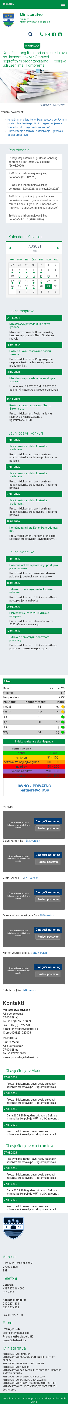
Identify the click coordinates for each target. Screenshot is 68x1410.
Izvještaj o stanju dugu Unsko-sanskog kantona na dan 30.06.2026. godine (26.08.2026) (33, 162)
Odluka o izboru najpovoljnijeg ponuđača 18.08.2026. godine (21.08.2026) (34, 186)
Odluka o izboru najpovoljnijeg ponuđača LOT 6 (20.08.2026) (28, 217)
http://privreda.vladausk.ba (35, 21)
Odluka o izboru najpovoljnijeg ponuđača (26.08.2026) (28, 175)
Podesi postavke (48, 828)
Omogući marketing (48, 821)
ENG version (33, 840)
